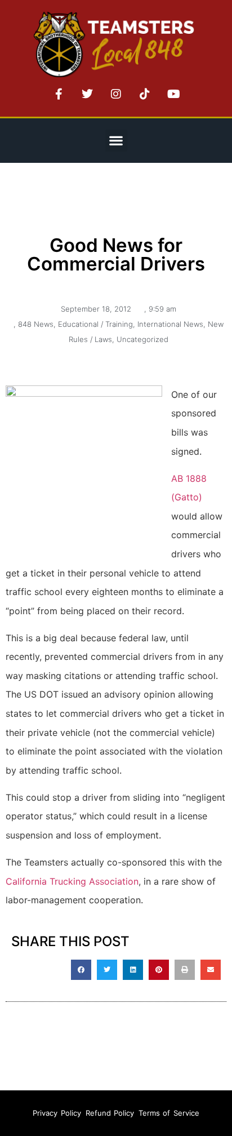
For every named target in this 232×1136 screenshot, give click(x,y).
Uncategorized (142, 339)
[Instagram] (116, 94)
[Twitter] (87, 94)
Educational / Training (95, 324)
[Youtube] (173, 94)
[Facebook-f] (58, 94)
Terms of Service (169, 1112)
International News (170, 324)
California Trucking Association (72, 881)
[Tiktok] (144, 94)
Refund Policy (110, 1112)
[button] (116, 141)
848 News (35, 324)
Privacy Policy (57, 1112)
